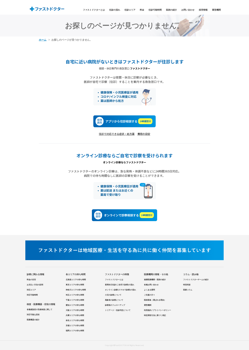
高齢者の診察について (114, 300)
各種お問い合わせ (151, 284)
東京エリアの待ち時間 (75, 284)
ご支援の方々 (149, 295)
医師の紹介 (171, 9)
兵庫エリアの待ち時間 (75, 315)
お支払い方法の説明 (35, 284)
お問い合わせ (187, 9)
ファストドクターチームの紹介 (196, 279)
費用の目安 (143, 134)
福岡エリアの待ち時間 (75, 330)
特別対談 (186, 284)
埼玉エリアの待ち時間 (75, 295)
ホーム (42, 39)
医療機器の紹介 (33, 319)
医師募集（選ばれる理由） (155, 300)
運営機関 (216, 9)
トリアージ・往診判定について (118, 310)
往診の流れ (114, 9)
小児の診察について (113, 295)
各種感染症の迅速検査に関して (39, 309)
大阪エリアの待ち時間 (75, 310)
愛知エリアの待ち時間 (75, 305)
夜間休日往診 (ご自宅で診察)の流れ (119, 284)
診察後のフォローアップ (115, 305)
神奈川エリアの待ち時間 (76, 290)
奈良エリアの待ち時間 (75, 320)
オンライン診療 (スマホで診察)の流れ (120, 290)
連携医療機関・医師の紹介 (155, 279)
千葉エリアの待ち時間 (75, 300)
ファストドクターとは (94, 9)
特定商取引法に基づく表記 (155, 315)
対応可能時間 (32, 295)
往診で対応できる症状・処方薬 (117, 134)
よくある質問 (149, 290)
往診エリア (129, 9)
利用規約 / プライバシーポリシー (157, 310)
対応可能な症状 (33, 314)
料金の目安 (31, 279)
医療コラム (187, 290)
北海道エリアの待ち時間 (76, 279)
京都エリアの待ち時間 (75, 325)
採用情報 (203, 9)
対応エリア (31, 290)
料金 (142, 9)
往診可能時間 (155, 9)
